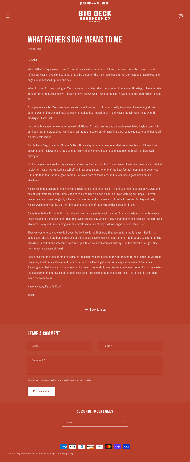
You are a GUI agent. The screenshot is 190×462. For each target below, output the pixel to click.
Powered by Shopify (48, 453)
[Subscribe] (124, 422)
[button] (8, 16)
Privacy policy (66, 453)
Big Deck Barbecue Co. (27, 453)
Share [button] (34, 59)
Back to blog (98, 309)
